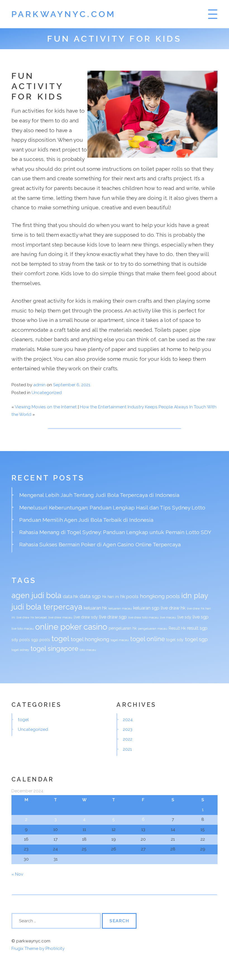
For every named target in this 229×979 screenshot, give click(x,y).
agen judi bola (36, 595)
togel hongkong (90, 639)
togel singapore (54, 649)
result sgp (197, 628)
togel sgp (196, 639)
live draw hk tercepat (31, 617)
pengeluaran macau (152, 628)
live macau (168, 617)
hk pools (129, 596)
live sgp (201, 617)
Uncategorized (47, 392)
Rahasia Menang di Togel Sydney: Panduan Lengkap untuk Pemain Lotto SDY (115, 532)
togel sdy (174, 639)
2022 (127, 739)
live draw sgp (113, 617)
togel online (147, 639)
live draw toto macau (143, 617)
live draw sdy (86, 617)
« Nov (17, 874)
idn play (194, 595)
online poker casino (71, 627)
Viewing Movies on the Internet (46, 406)
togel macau (120, 640)
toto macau (88, 649)
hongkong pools (160, 596)
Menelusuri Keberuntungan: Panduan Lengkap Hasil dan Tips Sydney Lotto (112, 507)
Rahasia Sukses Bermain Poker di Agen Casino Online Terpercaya (100, 544)
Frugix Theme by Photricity (38, 948)
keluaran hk (95, 608)
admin (39, 384)
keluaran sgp (146, 608)
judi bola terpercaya (46, 606)
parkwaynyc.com (63, 14)
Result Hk (177, 628)
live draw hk (173, 608)
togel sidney (20, 649)
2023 (127, 729)
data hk (70, 596)
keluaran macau (120, 608)
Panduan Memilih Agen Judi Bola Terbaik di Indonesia (86, 520)
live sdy (184, 617)
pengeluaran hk (123, 628)
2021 (127, 749)
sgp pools (40, 639)
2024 (128, 719)
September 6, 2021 (71, 384)
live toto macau (22, 628)
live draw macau (60, 617)
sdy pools (20, 639)
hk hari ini (110, 596)
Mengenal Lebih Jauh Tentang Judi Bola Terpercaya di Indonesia (99, 495)
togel (60, 638)
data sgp (90, 596)
